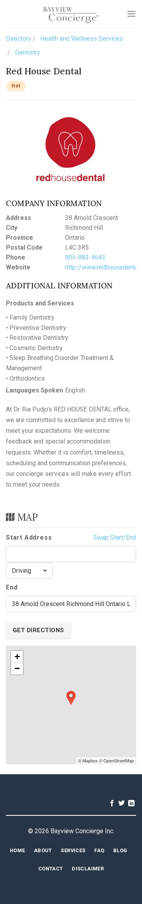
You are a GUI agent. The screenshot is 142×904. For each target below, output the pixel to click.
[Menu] (131, 13)
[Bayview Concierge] (71, 14)
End (11, 587)
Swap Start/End (114, 537)
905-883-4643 (85, 257)
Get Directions (38, 630)
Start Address (29, 537)
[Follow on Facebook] (112, 803)
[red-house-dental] (71, 149)
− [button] (17, 668)
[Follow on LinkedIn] (131, 803)
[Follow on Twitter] (121, 803)
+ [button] (17, 656)
